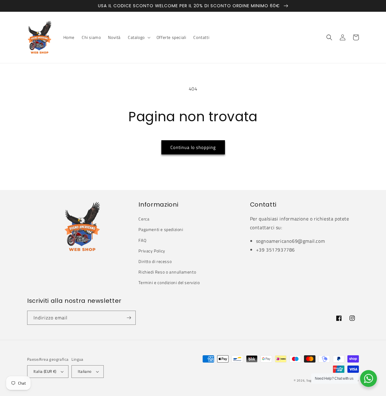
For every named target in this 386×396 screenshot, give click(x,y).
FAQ (142, 240)
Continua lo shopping (193, 147)
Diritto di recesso (155, 261)
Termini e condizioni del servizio (169, 282)
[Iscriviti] (128, 318)
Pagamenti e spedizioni (160, 229)
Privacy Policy (151, 251)
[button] (138, 37)
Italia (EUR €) (44, 371)
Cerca (143, 219)
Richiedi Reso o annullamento (167, 272)
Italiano (84, 371)
